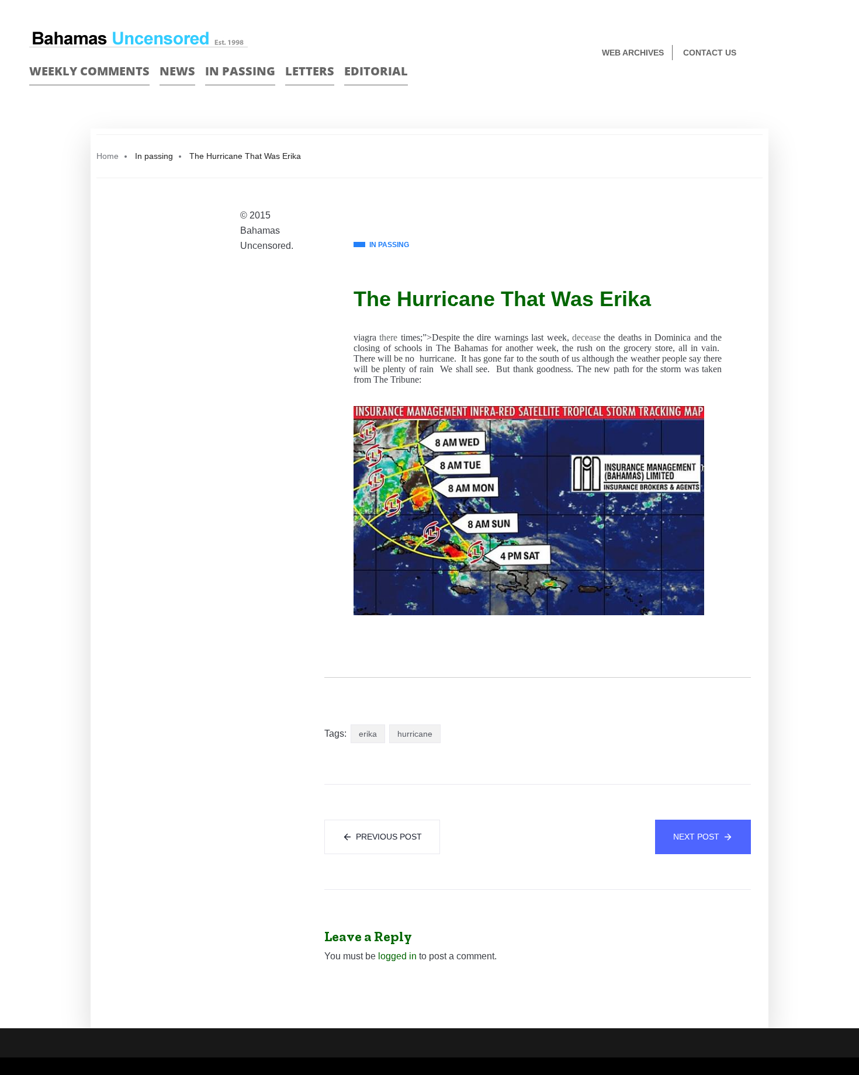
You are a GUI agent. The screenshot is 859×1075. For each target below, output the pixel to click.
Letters (309, 71)
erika (368, 733)
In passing (240, 71)
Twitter (825, 53)
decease (586, 337)
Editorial (376, 71)
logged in (397, 956)
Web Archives (633, 52)
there (388, 337)
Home (107, 156)
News (177, 71)
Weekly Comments (89, 71)
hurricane (414, 733)
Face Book (804, 53)
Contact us (709, 52)
